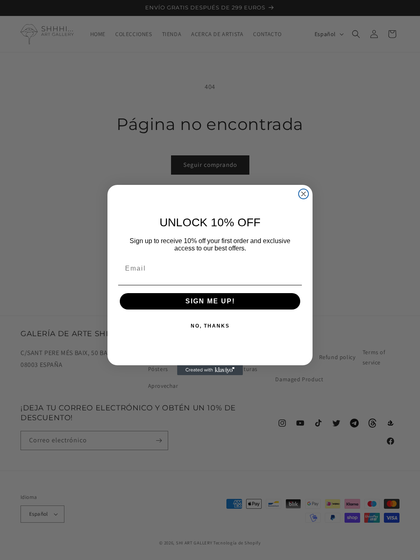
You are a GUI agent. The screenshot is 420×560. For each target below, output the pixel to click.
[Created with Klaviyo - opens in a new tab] (210, 370)
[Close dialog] (303, 194)
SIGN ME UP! (210, 301)
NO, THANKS (210, 326)
